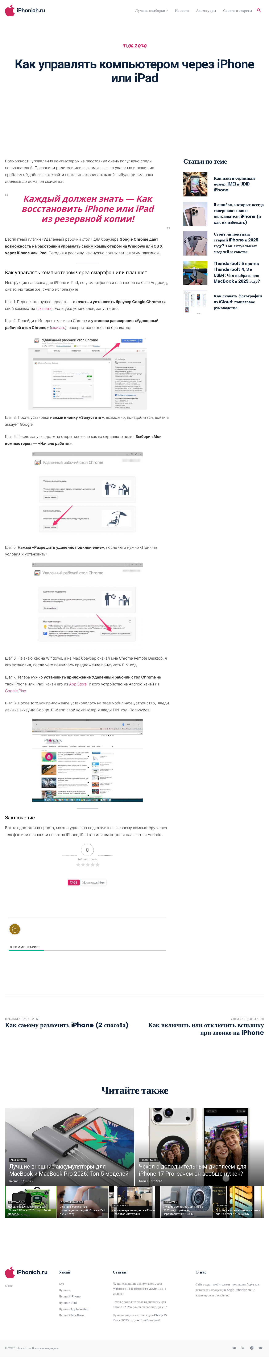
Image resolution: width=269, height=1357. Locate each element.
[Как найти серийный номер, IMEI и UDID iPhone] (195, 184)
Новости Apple (149, 1160)
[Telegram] (251, 1348)
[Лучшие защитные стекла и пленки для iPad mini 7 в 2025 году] (238, 1202)
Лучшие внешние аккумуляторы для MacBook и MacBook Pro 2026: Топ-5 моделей (139, 1288)
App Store (78, 684)
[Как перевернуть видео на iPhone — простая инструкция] (134, 1202)
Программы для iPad (72, 1202)
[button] (259, 10)
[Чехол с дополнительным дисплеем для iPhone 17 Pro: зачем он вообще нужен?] (199, 1147)
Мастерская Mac (93, 882)
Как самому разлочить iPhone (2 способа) (67, 1025)
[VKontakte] (260, 1348)
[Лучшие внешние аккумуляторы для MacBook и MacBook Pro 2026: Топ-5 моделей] (69, 1147)
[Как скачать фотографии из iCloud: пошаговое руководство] (195, 302)
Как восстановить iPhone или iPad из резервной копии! (87, 208)
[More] (189, 101)
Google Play (15, 691)
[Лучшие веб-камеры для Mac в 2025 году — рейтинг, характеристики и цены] (186, 1202)
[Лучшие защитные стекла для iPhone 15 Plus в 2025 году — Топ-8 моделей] (31, 1202)
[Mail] (234, 1348)
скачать (44, 308)
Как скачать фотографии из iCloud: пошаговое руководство (238, 302)
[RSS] (243, 1348)
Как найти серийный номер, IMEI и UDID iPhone (234, 184)
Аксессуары (18, 1160)
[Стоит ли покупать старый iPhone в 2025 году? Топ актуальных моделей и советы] (195, 243)
